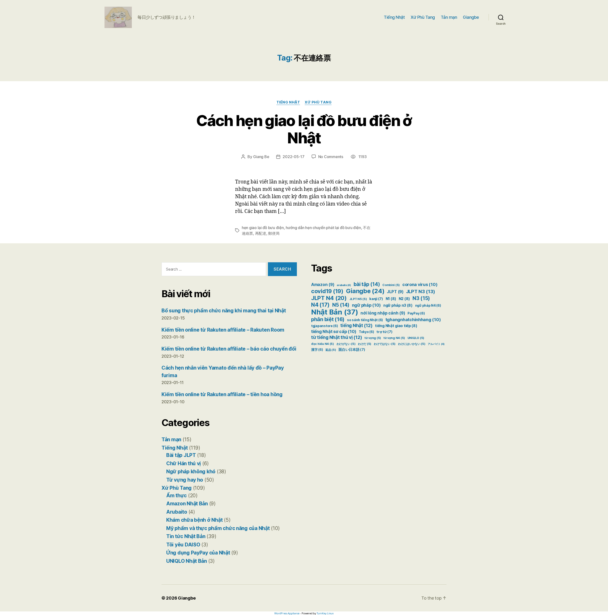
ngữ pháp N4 (428, 305)
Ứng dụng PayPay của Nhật (198, 553)
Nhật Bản (334, 312)
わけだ (364, 344)
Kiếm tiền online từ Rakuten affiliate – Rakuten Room (223, 330)
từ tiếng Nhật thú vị (336, 337)
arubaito (344, 285)
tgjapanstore (324, 326)
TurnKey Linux (325, 613)
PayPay (416, 313)
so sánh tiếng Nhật (365, 320)
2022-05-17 (293, 156)
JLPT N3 (420, 291)
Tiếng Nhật (394, 17)
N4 (320, 304)
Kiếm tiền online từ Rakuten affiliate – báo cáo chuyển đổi (229, 349)
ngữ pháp (366, 305)
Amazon (322, 284)
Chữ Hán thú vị (183, 463)
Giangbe (471, 17)
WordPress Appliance (286, 613)
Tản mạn (449, 17)
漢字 (317, 350)
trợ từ (384, 332)
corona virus (419, 284)
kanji (376, 299)
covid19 (327, 291)
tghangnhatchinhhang (413, 319)
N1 (391, 298)
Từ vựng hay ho (184, 480)
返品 (330, 350)
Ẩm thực (176, 495)
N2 (404, 298)
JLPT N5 (358, 299)
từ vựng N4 (394, 338)
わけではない (384, 344)
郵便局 (273, 233)
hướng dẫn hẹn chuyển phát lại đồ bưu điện (323, 227)
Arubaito (176, 512)
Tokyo (366, 332)
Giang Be (261, 156)
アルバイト (436, 344)
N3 (421, 298)
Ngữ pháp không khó (190, 471)
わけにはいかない (411, 344)
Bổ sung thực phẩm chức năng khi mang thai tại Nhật (224, 311)
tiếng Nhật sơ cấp (333, 331)
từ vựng (373, 338)
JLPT (395, 291)
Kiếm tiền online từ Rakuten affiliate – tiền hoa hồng (222, 394)
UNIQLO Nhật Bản (186, 561)
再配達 (260, 233)
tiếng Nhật (356, 325)
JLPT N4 (329, 298)
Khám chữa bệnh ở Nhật (194, 520)
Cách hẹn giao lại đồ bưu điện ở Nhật (304, 129)
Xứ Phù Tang (423, 17)
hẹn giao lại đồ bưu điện (263, 227)
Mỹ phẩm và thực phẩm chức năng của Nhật (218, 528)
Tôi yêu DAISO (183, 545)
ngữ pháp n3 (398, 305)
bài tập (367, 284)
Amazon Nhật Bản (187, 504)
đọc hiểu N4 (322, 344)
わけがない (346, 344)
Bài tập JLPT (181, 455)
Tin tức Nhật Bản (185, 536)
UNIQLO (416, 338)
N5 (340, 305)
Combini (391, 285)
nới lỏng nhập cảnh (383, 313)
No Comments (330, 156)
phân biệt (327, 319)
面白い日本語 (351, 349)
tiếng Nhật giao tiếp (396, 326)
